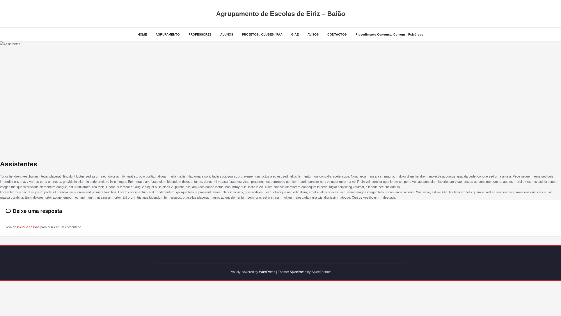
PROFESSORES (199, 34)
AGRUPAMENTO (168, 34)
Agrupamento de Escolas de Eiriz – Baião (280, 13)
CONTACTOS (337, 34)
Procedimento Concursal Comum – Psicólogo (389, 34)
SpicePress (298, 272)
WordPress (267, 272)
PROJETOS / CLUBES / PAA (262, 34)
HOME (142, 34)
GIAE (295, 34)
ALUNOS (226, 34)
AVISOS (313, 34)
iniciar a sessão (28, 227)
